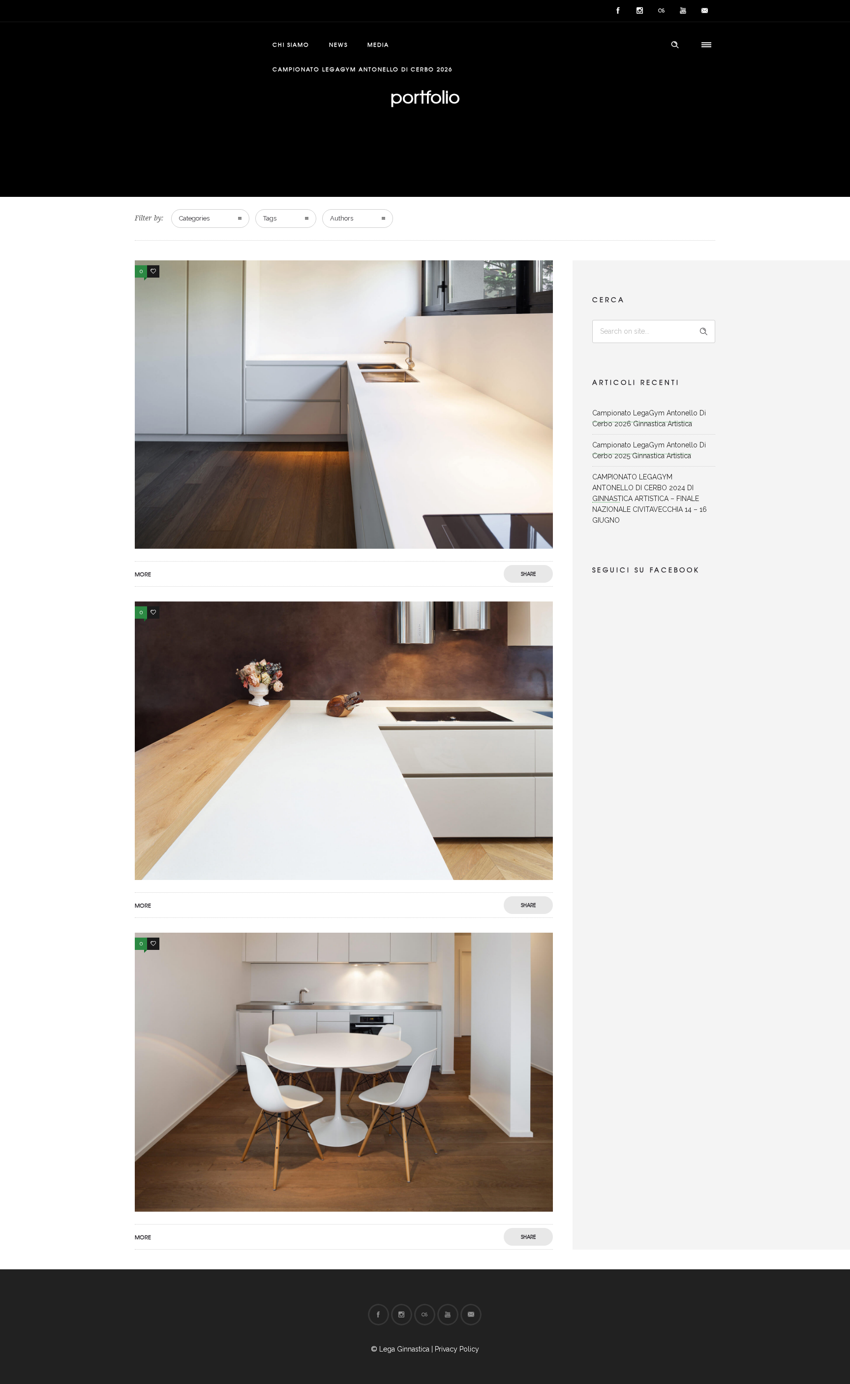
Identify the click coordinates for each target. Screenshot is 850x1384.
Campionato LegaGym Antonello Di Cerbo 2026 (363, 69)
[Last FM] (661, 11)
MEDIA (378, 44)
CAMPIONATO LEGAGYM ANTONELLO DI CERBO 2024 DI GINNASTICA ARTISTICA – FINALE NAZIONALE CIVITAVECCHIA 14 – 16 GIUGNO (649, 498)
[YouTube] (683, 11)
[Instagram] (639, 11)
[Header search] (674, 44)
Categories (194, 218)
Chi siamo (291, 44)
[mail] (704, 11)
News (338, 44)
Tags (269, 218)
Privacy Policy (457, 1349)
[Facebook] (618, 11)
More (143, 574)
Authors (341, 218)
